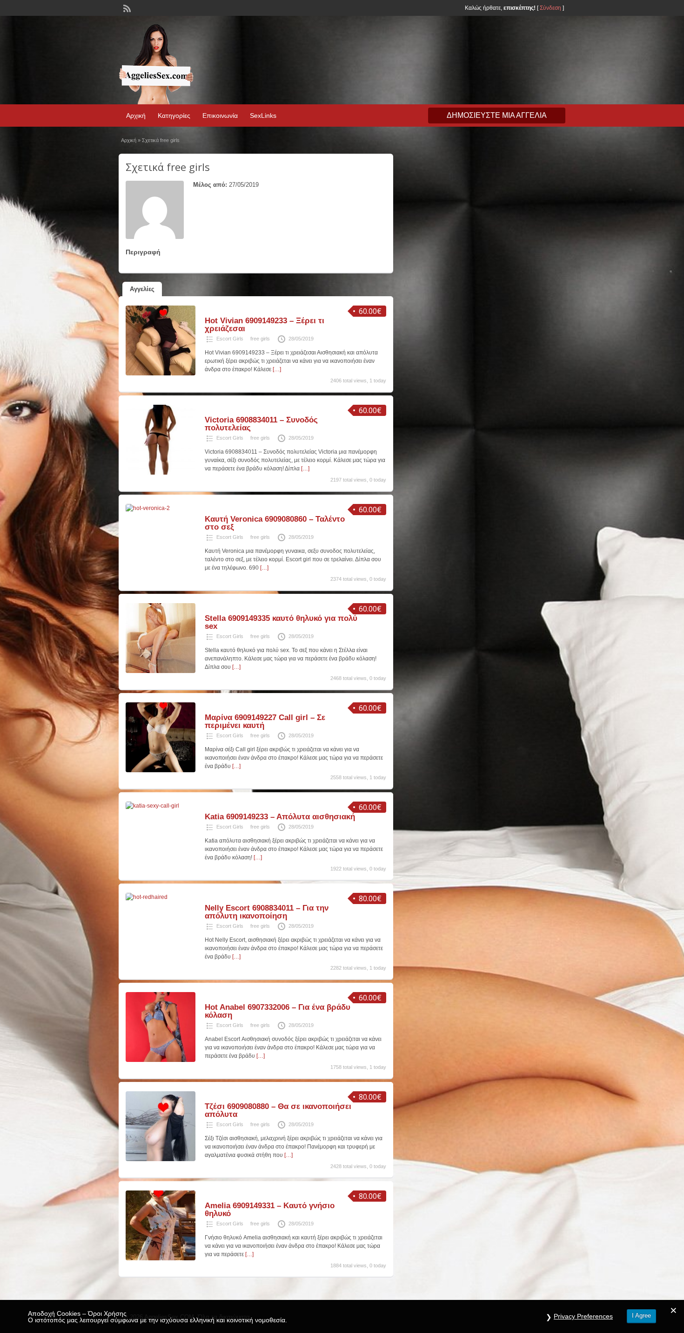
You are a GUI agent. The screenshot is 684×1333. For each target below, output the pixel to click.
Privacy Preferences (583, 1316)
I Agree (641, 1315)
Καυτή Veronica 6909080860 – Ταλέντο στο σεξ (275, 523)
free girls (260, 338)
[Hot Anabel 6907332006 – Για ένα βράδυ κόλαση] (160, 1060)
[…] (277, 369)
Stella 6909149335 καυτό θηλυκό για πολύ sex (281, 622)
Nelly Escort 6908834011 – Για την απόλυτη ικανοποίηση (267, 912)
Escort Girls (229, 338)
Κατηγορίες (174, 115)
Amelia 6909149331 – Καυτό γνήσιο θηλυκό (270, 1209)
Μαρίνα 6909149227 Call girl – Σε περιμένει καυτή (265, 721)
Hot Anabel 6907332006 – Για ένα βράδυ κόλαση (277, 1011)
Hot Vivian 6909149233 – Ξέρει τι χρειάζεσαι (264, 324)
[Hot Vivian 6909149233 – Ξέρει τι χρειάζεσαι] (160, 373)
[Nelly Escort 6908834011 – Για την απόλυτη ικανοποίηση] (147, 897)
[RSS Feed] (126, 7)
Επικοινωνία (220, 115)
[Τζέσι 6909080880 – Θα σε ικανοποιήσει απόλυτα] (160, 1159)
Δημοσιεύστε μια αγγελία (497, 115)
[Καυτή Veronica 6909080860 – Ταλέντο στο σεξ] (148, 508)
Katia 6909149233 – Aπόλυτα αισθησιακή (280, 816)
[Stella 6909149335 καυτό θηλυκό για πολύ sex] (160, 671)
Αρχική (136, 115)
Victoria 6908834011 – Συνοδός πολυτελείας (261, 423)
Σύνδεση (550, 8)
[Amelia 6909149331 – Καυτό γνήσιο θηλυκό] (160, 1258)
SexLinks (263, 115)
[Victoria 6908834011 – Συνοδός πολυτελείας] (160, 472)
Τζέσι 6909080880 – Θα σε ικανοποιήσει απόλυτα (278, 1110)
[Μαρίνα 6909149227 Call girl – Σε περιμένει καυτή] (160, 770)
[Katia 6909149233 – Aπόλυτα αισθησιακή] (152, 806)
